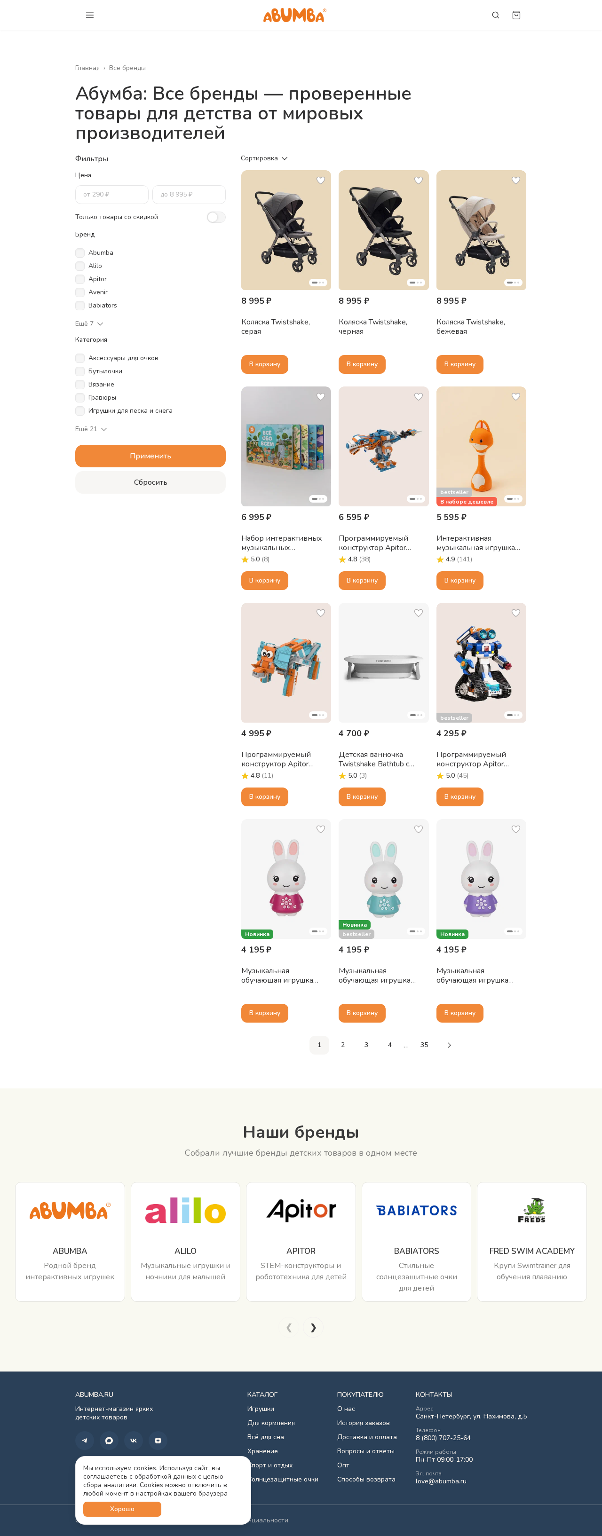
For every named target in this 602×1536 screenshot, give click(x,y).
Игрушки (260, 1409)
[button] (286, 230)
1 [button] (319, 1044)
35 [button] (424, 1044)
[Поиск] (495, 15)
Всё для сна (265, 1437)
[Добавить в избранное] (320, 180)
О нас (346, 1409)
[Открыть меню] (89, 15)
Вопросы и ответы (366, 1451)
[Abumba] (294, 15)
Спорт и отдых (270, 1465)
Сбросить (150, 482)
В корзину (264, 364)
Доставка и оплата (367, 1437)
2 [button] (343, 1044)
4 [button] (390, 1044)
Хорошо (122, 1508)
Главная (87, 68)
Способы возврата (366, 1479)
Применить (150, 456)
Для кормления (271, 1423)
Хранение (262, 1451)
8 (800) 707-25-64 (443, 1438)
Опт (343, 1465)
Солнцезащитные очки (282, 1479)
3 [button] (366, 1044)
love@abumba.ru (441, 1481)
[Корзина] (516, 15)
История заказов (363, 1423)
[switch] (216, 217)
